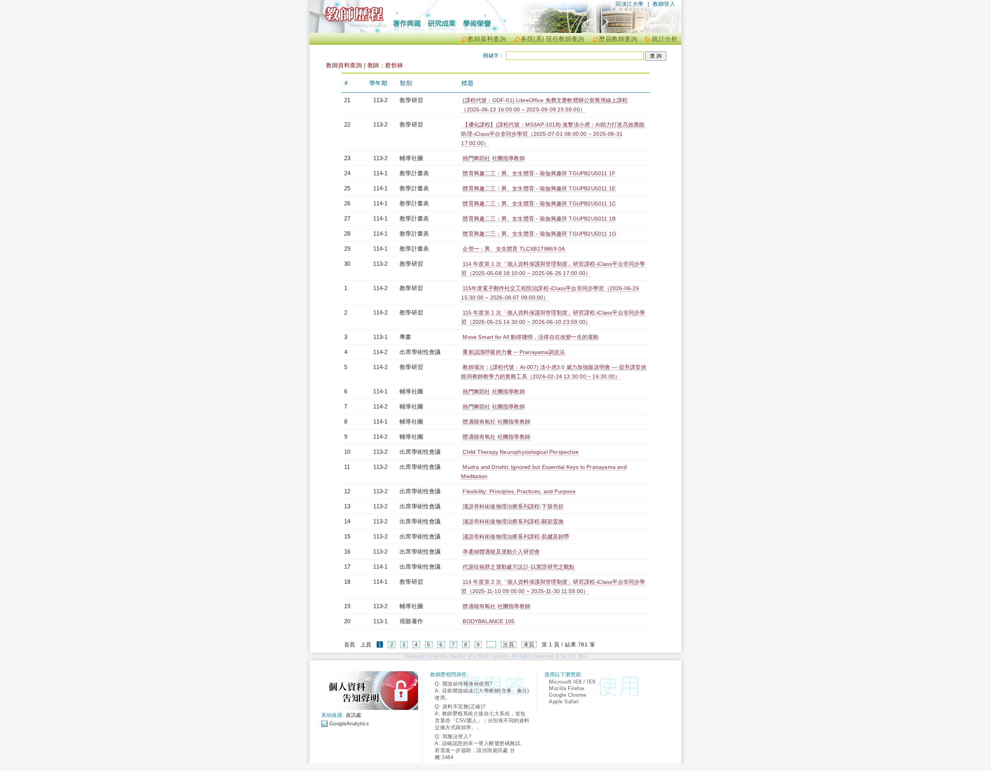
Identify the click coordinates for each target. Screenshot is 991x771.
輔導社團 (411, 158)
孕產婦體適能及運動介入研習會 (501, 552)
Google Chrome (567, 695)
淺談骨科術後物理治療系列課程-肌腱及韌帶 (516, 536)
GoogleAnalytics (349, 724)
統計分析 (664, 39)
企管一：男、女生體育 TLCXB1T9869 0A (514, 249)
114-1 (380, 173)
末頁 (529, 644)
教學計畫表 (414, 173)
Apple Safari (564, 701)
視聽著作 (411, 621)
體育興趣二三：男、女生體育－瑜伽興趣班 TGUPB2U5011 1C (539, 203)
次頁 (508, 644)
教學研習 (411, 100)
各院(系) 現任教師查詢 (552, 39)
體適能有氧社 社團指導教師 (496, 422)
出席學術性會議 (420, 352)
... (491, 644)
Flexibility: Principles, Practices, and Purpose (519, 491)
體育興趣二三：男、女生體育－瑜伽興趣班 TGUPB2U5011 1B (539, 218)
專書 (405, 336)
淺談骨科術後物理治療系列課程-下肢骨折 (513, 506)
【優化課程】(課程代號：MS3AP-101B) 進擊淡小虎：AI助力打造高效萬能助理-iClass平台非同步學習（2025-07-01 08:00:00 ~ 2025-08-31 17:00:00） (553, 133)
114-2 (380, 288)
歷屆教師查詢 (618, 39)
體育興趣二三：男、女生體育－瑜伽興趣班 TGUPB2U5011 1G (539, 234)
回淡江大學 (630, 4)
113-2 (380, 100)
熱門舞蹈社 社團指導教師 (494, 158)
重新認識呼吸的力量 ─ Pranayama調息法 (514, 352)
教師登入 (664, 4)
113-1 (380, 336)
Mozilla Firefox (567, 688)
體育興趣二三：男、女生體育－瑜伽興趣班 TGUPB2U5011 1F (539, 173)
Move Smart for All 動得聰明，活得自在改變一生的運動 (530, 337)
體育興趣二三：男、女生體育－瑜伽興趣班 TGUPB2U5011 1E (539, 188)
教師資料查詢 (487, 39)
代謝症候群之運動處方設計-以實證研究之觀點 (518, 567)
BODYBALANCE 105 (488, 621)
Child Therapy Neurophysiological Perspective (521, 452)
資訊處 (354, 715)
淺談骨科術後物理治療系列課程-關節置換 (513, 521)
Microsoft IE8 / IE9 (572, 682)
